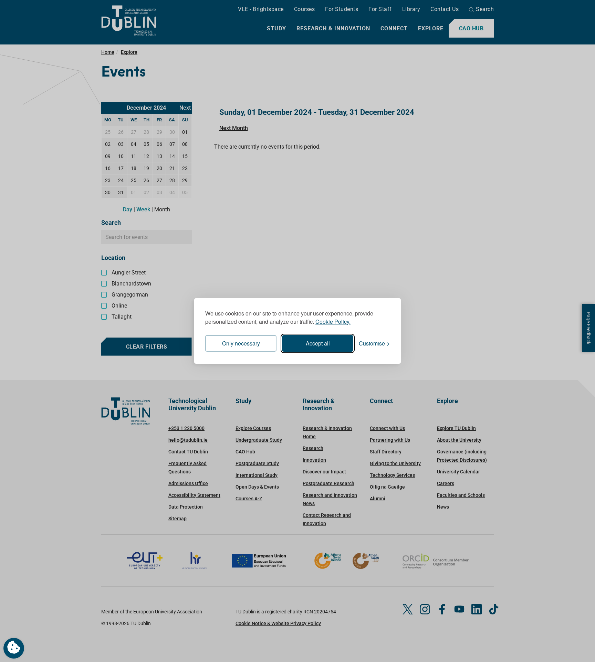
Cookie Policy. (333, 321)
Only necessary (241, 343)
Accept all (318, 343)
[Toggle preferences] (13, 648)
